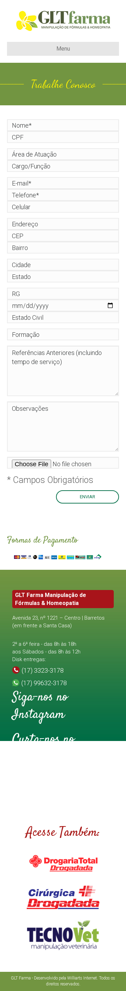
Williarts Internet (82, 978)
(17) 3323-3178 (43, 670)
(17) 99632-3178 (44, 683)
